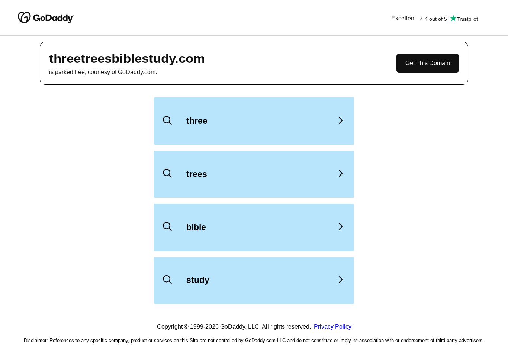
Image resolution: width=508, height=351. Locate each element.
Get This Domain (427, 63)
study (197, 280)
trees (196, 174)
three (197, 121)
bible (196, 227)
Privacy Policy (332, 326)
